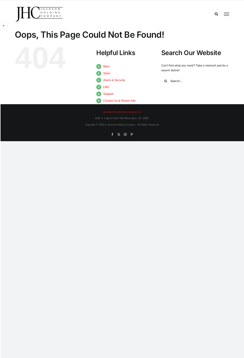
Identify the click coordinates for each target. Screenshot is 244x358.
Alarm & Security (114, 80)
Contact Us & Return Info (119, 100)
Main (106, 66)
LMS (106, 87)
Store (106, 73)
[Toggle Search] (216, 14)
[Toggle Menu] (226, 14)
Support (108, 93)
